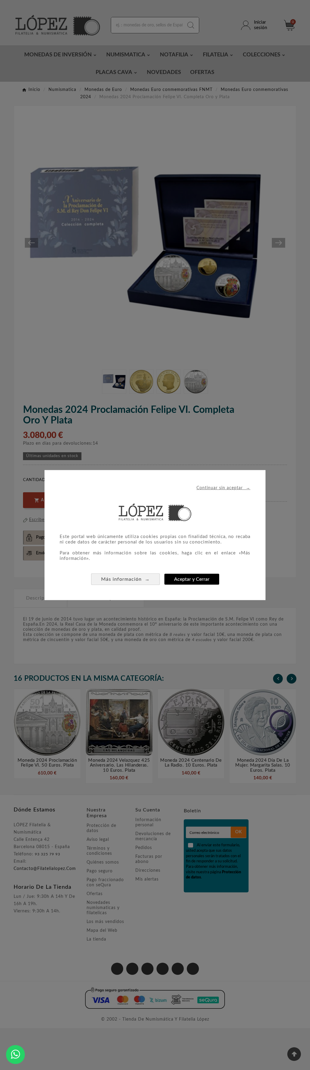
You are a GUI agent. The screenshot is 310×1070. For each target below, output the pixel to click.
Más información (125, 578)
